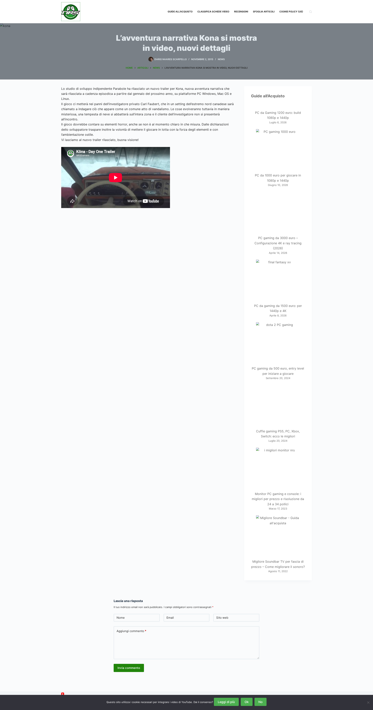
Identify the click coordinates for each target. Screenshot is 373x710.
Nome (121, 617)
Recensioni (241, 11)
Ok (247, 702)
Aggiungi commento (131, 631)
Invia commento (129, 668)
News (221, 59)
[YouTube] (62, 694)
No (260, 702)
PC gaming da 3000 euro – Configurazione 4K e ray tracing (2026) (278, 243)
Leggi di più (226, 702)
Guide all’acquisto (180, 11)
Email (170, 617)
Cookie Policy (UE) (291, 11)
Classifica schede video (213, 11)
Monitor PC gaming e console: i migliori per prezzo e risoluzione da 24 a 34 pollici (278, 499)
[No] (368, 702)
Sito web (222, 617)
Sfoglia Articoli (264, 11)
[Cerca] (310, 11)
